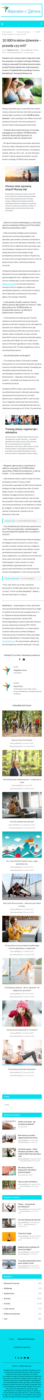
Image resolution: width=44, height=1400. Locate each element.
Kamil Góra (18, 686)
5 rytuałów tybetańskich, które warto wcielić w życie (29, 1262)
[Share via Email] (24, 659)
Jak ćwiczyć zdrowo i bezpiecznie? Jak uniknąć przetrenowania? (27, 1169)
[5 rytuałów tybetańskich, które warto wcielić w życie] (9, 1264)
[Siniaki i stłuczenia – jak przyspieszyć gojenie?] (9, 1125)
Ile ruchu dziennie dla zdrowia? (22, 821)
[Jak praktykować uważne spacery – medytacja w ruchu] (22, 763)
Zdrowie (23, 1298)
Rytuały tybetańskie (12, 578)
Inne (23, 1319)
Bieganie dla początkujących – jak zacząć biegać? (29, 1248)
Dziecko (23, 1304)
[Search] (41, 24)
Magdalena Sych (13, 50)
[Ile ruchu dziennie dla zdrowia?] (22, 805)
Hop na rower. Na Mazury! (21, 740)
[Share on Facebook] (19, 659)
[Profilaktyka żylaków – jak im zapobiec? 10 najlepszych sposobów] (22, 971)
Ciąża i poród (23, 1309)
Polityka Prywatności (22, 1347)
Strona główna (7, 32)
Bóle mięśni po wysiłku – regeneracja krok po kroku (27, 1136)
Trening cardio (10, 521)
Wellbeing (23, 1288)
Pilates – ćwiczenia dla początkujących (26, 1205)
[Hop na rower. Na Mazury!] (22, 723)
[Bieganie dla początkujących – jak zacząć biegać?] (9, 1250)
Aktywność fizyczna (23, 32)
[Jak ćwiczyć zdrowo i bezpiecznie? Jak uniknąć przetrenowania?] (9, 1170)
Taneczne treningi (24, 1233)
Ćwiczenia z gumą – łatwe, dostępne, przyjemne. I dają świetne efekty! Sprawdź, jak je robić (29, 1152)
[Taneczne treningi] (9, 1236)
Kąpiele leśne (23, 1293)
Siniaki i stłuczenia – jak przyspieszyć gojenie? (26, 1123)
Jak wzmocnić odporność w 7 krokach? (22, 1030)
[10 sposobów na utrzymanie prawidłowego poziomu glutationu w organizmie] (22, 929)
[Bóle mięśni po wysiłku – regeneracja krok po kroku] (9, 1138)
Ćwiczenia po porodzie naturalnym (22, 1069)
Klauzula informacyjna (26, 1339)
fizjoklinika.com (8, 641)
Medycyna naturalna (23, 1314)
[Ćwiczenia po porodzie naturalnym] (22, 1053)
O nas (11, 1339)
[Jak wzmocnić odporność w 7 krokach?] (22, 1013)
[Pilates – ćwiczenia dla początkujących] (9, 1207)
